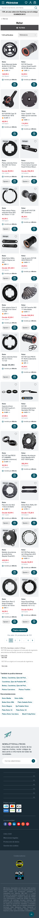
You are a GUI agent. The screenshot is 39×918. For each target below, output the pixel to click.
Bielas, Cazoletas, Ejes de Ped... (14, 678)
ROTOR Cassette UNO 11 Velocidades (28, 308)
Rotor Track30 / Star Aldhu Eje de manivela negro (29, 115)
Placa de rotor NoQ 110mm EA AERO (8, 506)
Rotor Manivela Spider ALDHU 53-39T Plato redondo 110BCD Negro (9, 66)
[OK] (33, 761)
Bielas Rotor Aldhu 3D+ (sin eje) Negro (29, 506)
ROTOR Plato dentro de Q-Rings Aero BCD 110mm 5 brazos (28, 554)
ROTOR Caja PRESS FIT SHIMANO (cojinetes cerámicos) (9, 457)
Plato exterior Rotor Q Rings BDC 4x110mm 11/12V (9, 309)
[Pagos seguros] (12, 808)
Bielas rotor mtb (8, 702)
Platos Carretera (8, 689)
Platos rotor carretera (10, 714)
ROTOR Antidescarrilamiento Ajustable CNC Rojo (28, 408)
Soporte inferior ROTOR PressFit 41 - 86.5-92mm (9, 408)
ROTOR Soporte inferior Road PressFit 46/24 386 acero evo (28, 66)
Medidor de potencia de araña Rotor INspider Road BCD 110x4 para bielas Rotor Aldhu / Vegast (9, 554)
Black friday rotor (29, 714)
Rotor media (6, 698)
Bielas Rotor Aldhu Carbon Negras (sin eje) (8, 260)
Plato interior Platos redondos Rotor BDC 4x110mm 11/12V (9, 212)
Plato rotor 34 (21, 710)
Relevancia (24, 35)
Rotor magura (7, 706)
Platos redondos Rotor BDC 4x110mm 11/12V (9, 359)
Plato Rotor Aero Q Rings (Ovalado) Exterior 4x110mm (8, 603)
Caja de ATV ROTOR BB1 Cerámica (28, 211)
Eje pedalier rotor (22, 706)
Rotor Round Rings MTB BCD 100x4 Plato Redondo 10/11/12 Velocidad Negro (28, 603)
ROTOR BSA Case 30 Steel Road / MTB (9, 114)
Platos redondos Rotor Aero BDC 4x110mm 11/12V (9, 165)
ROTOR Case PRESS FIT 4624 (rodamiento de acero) (28, 359)
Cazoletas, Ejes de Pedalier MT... (14, 682)
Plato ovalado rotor (25, 702)
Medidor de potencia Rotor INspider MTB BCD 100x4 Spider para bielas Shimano (28, 457)
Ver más (4, 666)
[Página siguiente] (32, 640)
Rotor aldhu (19, 698)
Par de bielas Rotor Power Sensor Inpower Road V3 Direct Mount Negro (29, 165)
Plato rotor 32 (7, 710)
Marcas (5, 19)
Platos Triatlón (24, 689)
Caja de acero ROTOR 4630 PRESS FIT (28, 259)
